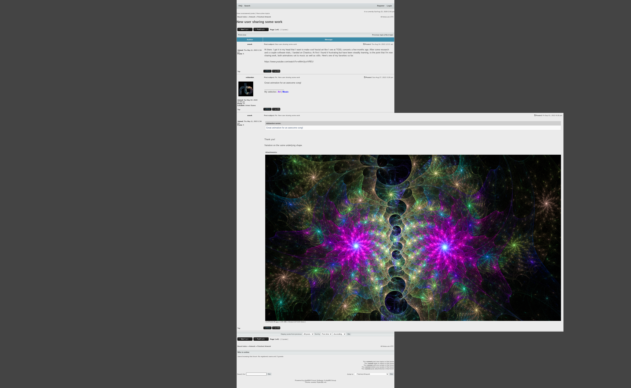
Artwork (252, 17)
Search (247, 6)
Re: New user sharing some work (287, 77)
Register (380, 6)
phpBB (307, 380)
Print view (242, 35)
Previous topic (378, 35)
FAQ (240, 6)
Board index (242, 17)
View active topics (263, 13)
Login (389, 6)
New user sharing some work (259, 22)
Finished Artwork (264, 17)
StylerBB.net (321, 382)
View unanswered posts (246, 13)
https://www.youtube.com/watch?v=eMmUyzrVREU (288, 61)
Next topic (389, 35)
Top (238, 71)
